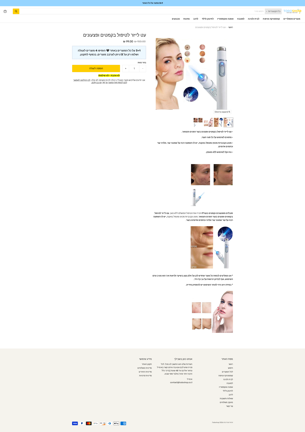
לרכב (195, 19)
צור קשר (229, 406)
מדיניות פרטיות (145, 375)
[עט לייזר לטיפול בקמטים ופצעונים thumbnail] (198, 122)
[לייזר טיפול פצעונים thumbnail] (208, 122)
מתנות (186, 19)
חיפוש (230, 368)
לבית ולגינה (253, 19)
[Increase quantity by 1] (125, 68)
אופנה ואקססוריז (225, 19)
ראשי (230, 27)
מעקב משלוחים (226, 402)
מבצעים (176, 19)
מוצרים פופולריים (291, 19)
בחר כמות (142, 62)
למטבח (240, 19)
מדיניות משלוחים (144, 368)
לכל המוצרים (227, 372)
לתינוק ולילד (208, 19)
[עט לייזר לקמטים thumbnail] (228, 122)
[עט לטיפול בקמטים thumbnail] (218, 122)
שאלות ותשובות (226, 398)
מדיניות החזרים (145, 372)
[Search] (16, 11)
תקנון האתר (147, 364)
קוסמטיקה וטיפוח (271, 19)
